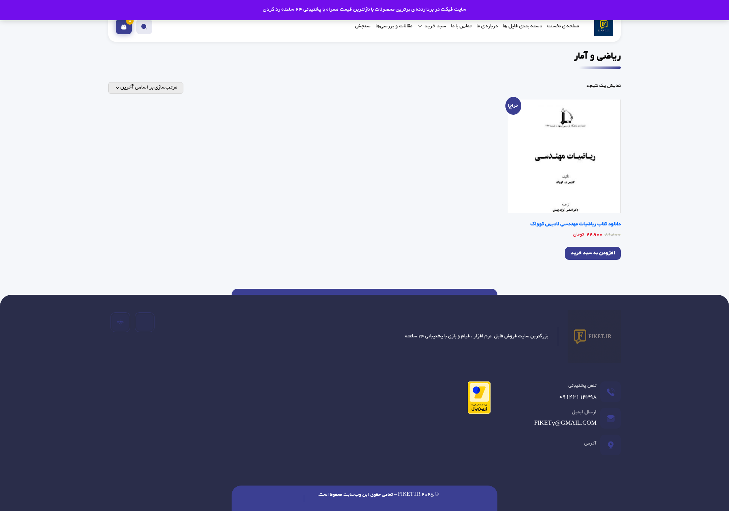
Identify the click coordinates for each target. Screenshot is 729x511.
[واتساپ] (120, 322)
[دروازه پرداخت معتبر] (477, 400)
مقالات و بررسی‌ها (394, 26)
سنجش (363, 26)
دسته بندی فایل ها (522, 26)
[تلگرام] (144, 322)
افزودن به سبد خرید (593, 253)
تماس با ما (461, 26)
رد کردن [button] (271, 10)
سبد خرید (435, 26)
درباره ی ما (487, 26)
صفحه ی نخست (563, 26)
